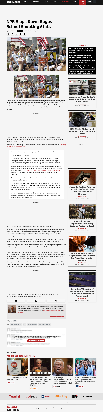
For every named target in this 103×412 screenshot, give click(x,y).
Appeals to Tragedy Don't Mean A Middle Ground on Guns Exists (82, 99)
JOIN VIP (82, 2)
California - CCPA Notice (75, 402)
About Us (24, 402)
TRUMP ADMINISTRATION (44, 324)
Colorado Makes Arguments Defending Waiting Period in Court (82, 223)
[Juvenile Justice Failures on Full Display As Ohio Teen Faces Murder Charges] (82, 177)
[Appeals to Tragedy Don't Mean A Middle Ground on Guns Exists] (82, 87)
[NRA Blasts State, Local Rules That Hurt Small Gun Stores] (82, 119)
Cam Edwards (82, 196)
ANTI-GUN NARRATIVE (16, 324)
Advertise (30, 402)
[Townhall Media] (13, 408)
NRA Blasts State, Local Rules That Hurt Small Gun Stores (82, 131)
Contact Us (35, 402)
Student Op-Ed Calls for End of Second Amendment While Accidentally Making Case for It (81, 50)
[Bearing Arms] (13, 2)
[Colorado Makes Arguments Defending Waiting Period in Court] (82, 211)
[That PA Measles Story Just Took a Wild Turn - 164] (17, 367)
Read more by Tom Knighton (57, 316)
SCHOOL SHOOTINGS (32, 324)
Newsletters (47, 402)
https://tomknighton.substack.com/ (51, 310)
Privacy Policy (64, 402)
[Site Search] (94, 1)
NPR (24, 324)
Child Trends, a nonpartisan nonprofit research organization (41, 170)
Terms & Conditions (55, 402)
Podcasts (41, 402)
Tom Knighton (12, 31)
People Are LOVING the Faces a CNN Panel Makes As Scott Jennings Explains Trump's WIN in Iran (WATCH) (40, 381)
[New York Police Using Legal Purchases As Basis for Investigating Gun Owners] (82, 243)
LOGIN (89, 1)
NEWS (15, 321)
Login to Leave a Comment (36, 341)
